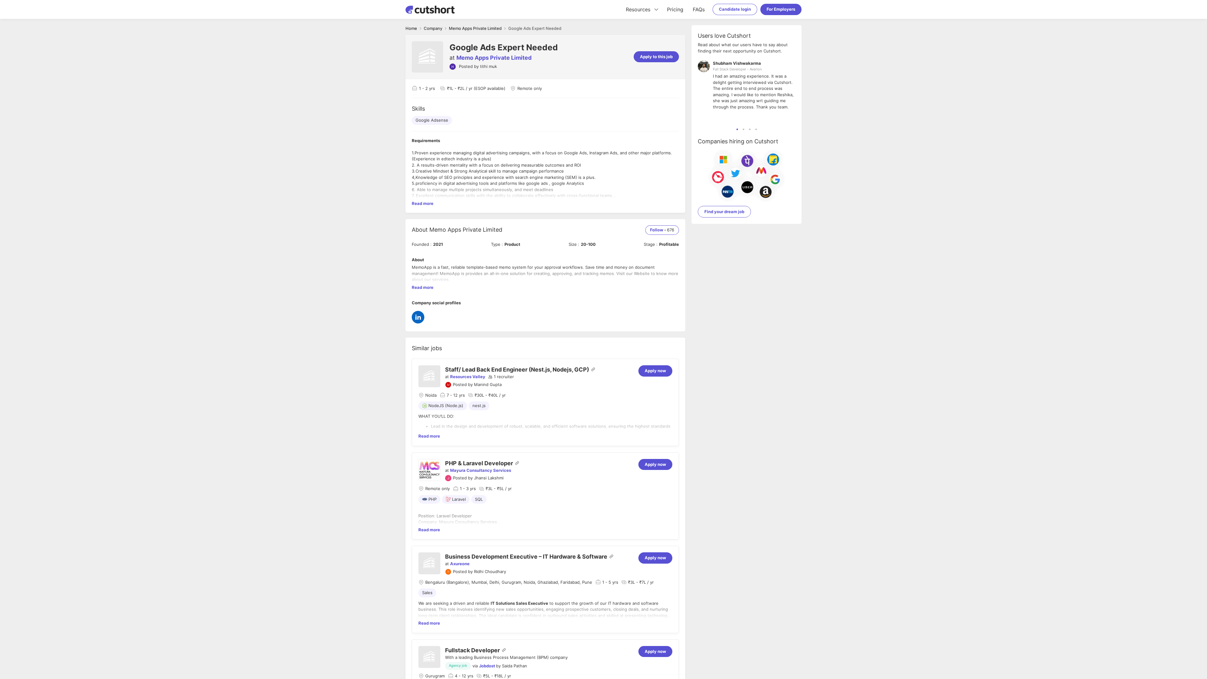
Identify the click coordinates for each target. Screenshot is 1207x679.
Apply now (655, 370)
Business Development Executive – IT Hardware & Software (526, 556)
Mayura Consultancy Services (480, 470)
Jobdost (487, 665)
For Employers (781, 9)
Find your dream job (724, 211)
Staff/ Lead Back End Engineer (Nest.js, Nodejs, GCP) (517, 369)
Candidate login (735, 9)
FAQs (699, 9)
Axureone (460, 563)
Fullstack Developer (472, 650)
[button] (501, 377)
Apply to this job (656, 56)
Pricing (675, 9)
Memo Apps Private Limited (494, 57)
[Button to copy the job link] (593, 369)
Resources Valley (467, 376)
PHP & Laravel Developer (479, 463)
